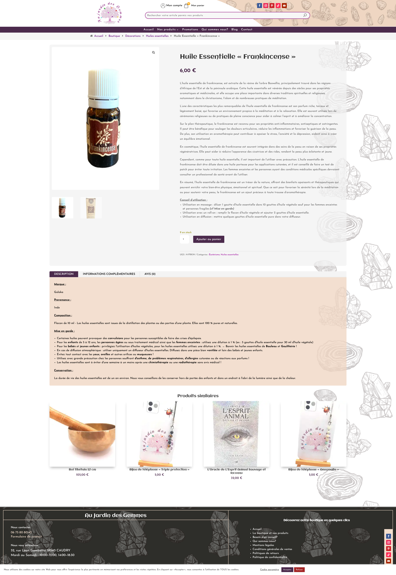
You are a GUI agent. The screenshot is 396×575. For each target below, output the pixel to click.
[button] (153, 52)
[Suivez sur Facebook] (259, 5)
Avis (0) (149, 274)
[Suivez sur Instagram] (265, 5)
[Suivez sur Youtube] (284, 5)
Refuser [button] (299, 570)
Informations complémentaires (109, 274)
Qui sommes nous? (215, 29)
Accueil (149, 29)
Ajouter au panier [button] (82, 481)
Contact (246, 29)
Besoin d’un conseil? (265, 537)
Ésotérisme (214, 255)
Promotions (190, 29)
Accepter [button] (287, 570)
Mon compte (173, 5)
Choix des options (159, 481)
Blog (234, 29)
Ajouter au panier (208, 239)
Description (63, 274)
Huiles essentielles (157, 36)
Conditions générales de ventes (272, 549)
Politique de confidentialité (270, 557)
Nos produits (166, 29)
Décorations (132, 36)
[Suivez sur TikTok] (278, 5)
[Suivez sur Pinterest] (271, 5)
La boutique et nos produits (270, 533)
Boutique (114, 36)
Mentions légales (263, 545)
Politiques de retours (266, 553)
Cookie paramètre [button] (269, 570)
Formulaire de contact (26, 536)
